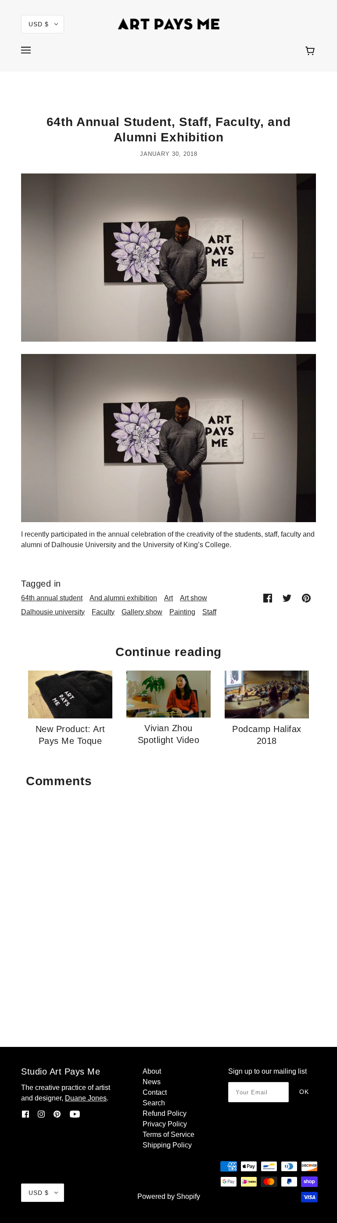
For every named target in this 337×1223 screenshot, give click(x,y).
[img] (25, 1114)
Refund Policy (164, 1113)
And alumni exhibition (123, 598)
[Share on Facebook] (267, 597)
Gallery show (142, 612)
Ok (304, 1091)
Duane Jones (86, 1098)
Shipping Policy (167, 1145)
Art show (193, 598)
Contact (155, 1092)
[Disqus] (168, 902)
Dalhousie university (53, 612)
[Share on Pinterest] (306, 597)
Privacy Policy (165, 1124)
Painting (182, 612)
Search (154, 1103)
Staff (209, 612)
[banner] (168, 23)
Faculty (103, 612)
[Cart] (311, 51)
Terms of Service (168, 1134)
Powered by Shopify (168, 1196)
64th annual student (51, 598)
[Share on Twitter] (287, 597)
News (152, 1082)
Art (168, 598)
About (152, 1071)
